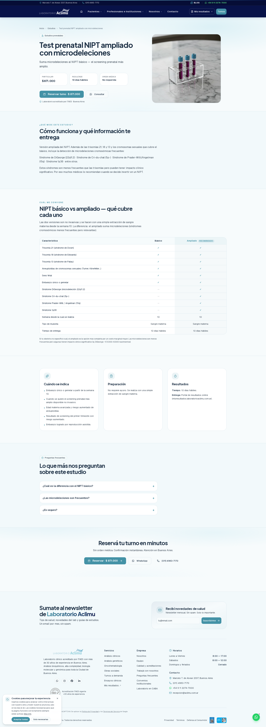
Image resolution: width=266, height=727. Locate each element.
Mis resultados (202, 11)
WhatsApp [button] (142, 560)
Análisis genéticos (113, 661)
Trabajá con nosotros (147, 670)
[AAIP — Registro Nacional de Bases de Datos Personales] (212, 720)
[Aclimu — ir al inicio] (54, 11)
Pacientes (93, 11)
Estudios (51, 28)
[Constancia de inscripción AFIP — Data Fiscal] (222, 720)
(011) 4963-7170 (92, 3)
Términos (180, 720)
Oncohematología (113, 665)
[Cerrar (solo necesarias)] (57, 698)
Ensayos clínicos (112, 680)
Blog (197, 3)
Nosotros (154, 11)
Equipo (140, 661)
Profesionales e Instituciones (124, 11)
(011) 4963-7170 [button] (170, 560)
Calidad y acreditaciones (149, 665)
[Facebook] (72, 681)
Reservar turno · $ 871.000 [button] (64, 94)
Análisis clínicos (112, 656)
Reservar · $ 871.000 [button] (105, 560)
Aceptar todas (21, 719)
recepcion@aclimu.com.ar (185, 692)
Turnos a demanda (113, 675)
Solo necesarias (40, 719)
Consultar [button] (99, 94)
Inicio (41, 28)
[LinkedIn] (79, 681)
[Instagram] (64, 681)
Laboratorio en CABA (147, 688)
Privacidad (169, 720)
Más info (27, 714)
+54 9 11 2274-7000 (217, 3)
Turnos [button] (221, 11)
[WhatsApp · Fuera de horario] (256, 717)
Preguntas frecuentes (147, 675)
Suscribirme (209, 620)
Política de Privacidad (90, 711)
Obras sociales (111, 670)
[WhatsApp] (57, 681)
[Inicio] (81, 11)
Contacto (172, 11)
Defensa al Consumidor (197, 720)
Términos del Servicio (111, 711)
